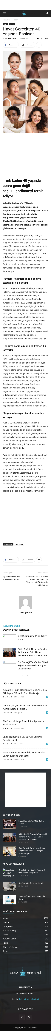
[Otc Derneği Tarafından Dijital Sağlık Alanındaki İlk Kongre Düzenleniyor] (9, 665)
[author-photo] (25, 609)
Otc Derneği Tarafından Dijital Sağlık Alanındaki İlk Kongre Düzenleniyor (33, 665)
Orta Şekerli (12, 39)
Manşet (12, 24)
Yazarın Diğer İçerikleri (16, 630)
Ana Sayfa (6, 20)
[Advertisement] (25, 4)
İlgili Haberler (11, 626)
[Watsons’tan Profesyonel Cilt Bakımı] (9, 899)
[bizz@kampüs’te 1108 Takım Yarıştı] (9, 639)
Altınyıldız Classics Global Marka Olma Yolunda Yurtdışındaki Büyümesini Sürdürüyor (37, 580)
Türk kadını (19, 544)
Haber (15, 20)
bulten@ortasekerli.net (29, 999)
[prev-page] (23, 675)
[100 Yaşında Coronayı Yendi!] (9, 886)
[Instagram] (22, 1017)
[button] (4, 13)
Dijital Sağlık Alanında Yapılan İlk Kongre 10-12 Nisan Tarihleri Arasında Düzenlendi (32, 652)
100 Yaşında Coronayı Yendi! (30, 883)
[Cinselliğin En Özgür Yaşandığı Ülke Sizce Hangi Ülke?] (9, 873)
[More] (39, 45)
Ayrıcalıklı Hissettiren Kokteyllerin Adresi (12, 578)
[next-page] (27, 675)
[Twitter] (29, 1017)
